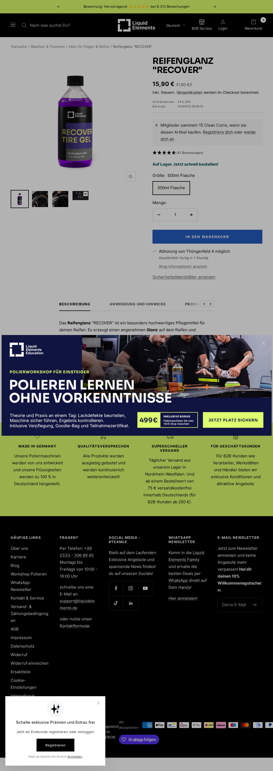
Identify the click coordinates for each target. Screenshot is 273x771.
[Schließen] (263, 343)
